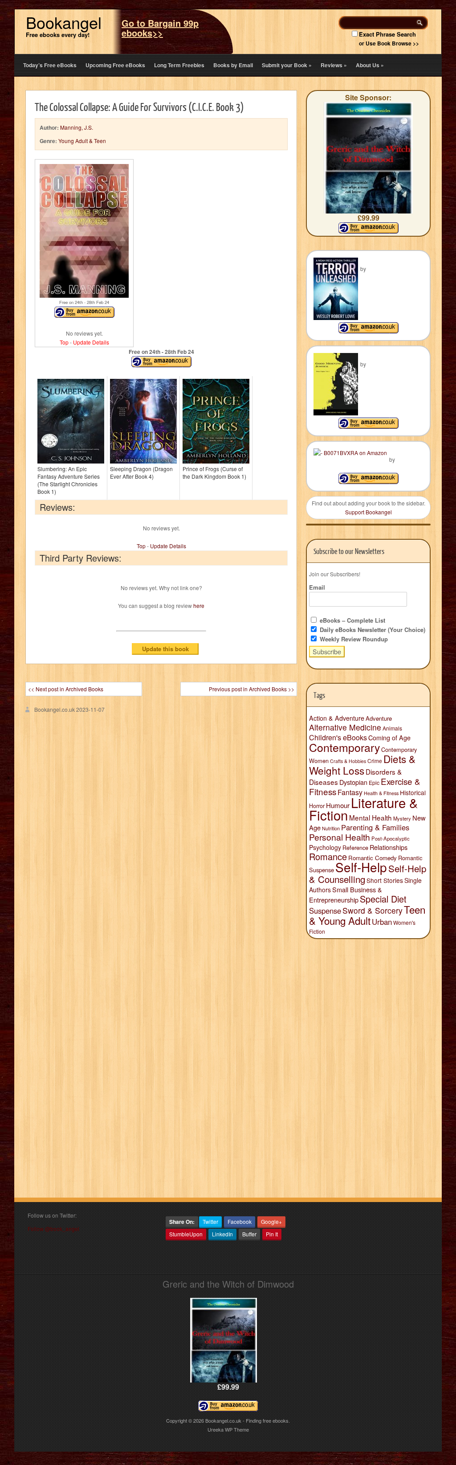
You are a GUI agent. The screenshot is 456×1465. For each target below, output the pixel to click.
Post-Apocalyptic (390, 838)
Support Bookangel (368, 512)
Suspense (325, 910)
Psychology (325, 847)
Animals (392, 728)
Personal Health (339, 837)
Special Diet (383, 898)
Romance (328, 856)
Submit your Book (287, 65)
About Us (370, 65)
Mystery (402, 818)
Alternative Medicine (345, 727)
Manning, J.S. (76, 127)
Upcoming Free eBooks (115, 65)
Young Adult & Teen (82, 140)
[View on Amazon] (368, 331)
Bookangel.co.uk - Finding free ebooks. (247, 1420)
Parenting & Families (375, 827)
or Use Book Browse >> (389, 43)
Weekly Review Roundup (353, 639)
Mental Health (370, 817)
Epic (374, 782)
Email (317, 587)
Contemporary (344, 747)
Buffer (249, 1234)
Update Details (91, 342)
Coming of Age (389, 737)
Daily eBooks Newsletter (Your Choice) (371, 629)
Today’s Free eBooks (50, 65)
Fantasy (350, 792)
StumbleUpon (186, 1234)
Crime (374, 760)
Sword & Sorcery (372, 910)
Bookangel (64, 22)
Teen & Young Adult (367, 914)
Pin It (272, 1234)
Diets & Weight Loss (362, 764)
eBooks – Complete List (351, 620)
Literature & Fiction (363, 808)
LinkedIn (222, 1234)
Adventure (379, 718)
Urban (382, 921)
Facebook (240, 1221)
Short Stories (384, 880)
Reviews (334, 65)
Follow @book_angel (53, 1228)
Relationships (388, 847)
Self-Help (361, 867)
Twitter (210, 1221)
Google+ (271, 1221)
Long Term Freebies (179, 65)
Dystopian (353, 782)
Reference (355, 847)
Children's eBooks (338, 737)
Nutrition (331, 828)
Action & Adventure (336, 718)
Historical (413, 792)
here (198, 605)
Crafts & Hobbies (348, 761)
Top (64, 342)
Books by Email (233, 65)
